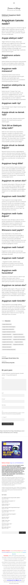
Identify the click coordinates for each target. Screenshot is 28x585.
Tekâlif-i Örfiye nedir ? (6, 520)
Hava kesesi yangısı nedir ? (7, 523)
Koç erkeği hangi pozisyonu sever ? (8, 510)
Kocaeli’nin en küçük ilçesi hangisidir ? (9, 514)
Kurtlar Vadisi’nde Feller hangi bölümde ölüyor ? (11, 507)
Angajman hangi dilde (7, 334)
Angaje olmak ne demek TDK (8, 329)
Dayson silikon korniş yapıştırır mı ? (8, 501)
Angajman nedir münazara (8, 342)
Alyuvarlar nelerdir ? (5, 517)
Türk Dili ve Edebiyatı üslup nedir (9, 349)
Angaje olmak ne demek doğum (9, 326)
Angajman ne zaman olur (18, 334)
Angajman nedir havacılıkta (19, 336)
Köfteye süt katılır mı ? (6, 504)
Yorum (3, 378)
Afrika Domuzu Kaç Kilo (8, 362)
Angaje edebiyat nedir (7, 324)
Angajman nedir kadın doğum (19, 339)
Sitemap (15, 432)
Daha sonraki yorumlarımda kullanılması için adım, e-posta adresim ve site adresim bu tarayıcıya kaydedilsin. (13, 413)
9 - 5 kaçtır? (4, 417)
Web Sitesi (4, 405)
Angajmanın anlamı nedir (18, 344)
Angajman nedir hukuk (7, 339)
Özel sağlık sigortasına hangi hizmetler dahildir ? (11, 497)
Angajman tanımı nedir (7, 344)
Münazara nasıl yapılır (7, 347)
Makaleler (8, 321)
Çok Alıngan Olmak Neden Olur (10, 358)
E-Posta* (3, 399)
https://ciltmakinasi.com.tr (6, 432)
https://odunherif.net (5, 431)
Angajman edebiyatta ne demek (9, 331)
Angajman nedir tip (18, 342)
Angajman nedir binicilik (7, 336)
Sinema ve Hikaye (14, 8)
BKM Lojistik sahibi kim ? (6, 527)
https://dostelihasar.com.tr (17, 431)
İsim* (3, 393)
